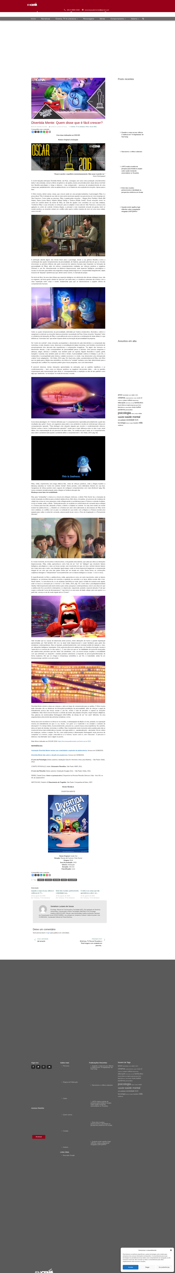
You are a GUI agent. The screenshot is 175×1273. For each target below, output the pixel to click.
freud (119, 405)
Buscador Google (69, 1155)
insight (128, 405)
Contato (65, 1131)
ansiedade (126, 395)
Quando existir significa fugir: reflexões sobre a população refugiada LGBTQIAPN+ (130, 209)
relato (140, 413)
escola (132, 402)
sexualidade (122, 420)
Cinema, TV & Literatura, (78, 126)
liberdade (136, 405)
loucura (120, 407)
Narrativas (45, 18)
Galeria (134, 18)
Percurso (66, 1066)
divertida (56, 880)
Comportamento (118, 18)
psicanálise (129, 410)
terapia (131, 423)
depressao (135, 400)
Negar (147, 1267)
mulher (138, 407)
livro (139, 405)
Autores (65, 1147)
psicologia (124, 413)
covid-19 (139, 398)
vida (140, 423)
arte (130, 395)
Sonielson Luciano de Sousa (62, 906)
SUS (136, 420)
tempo (127, 423)
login (48, 933)
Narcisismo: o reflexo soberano (131, 151)
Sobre (65, 1098)
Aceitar (130, 1267)
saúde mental (132, 416)
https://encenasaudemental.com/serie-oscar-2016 (74, 741)
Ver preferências (164, 1267)
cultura (129, 400)
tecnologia (122, 423)
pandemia (121, 410)
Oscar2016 (72, 880)
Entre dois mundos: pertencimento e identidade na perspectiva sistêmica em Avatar (132, 190)
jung (131, 405)
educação (121, 403)
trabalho (135, 423)
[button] (171, 1250)
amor (120, 395)
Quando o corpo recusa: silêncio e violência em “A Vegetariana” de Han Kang (132, 135)
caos (133, 395)
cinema (121, 397)
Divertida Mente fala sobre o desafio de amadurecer (49, 755)
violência (120, 425)
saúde (121, 417)
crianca (120, 400)
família (137, 403)
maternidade (128, 407)
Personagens (88, 18)
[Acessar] (38, 1200)
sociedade (130, 420)
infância (123, 405)
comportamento (129, 398)
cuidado (124, 400)
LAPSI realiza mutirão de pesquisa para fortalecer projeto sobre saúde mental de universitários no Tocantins (101, 1104)
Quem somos (67, 1115)
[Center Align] (33, 1067)
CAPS (136, 395)
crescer (48, 880)
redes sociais (134, 413)
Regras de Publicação (70, 1082)
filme (141, 403)
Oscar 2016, (93, 126)
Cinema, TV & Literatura (66, 18)
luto (124, 407)
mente (64, 880)
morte (134, 407)
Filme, (88, 126)
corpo (134, 398)
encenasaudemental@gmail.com (97, 10)
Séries (102, 18)
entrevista (128, 402)
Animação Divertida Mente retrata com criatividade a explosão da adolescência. (59, 750)
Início (33, 18)
